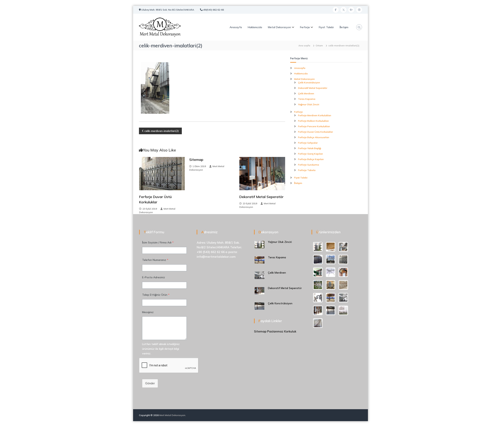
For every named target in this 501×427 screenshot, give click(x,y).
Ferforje (305, 27)
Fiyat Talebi (326, 27)
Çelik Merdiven (306, 93)
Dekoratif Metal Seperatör (261, 197)
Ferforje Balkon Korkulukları (313, 120)
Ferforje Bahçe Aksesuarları (313, 137)
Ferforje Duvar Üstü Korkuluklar (315, 131)
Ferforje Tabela (306, 170)
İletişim (344, 27)
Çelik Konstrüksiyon (309, 82)
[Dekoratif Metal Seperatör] (262, 173)
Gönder (150, 383)
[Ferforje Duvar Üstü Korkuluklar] (162, 173)
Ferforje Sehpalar (308, 142)
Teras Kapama (306, 98)
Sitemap (196, 159)
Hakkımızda (255, 27)
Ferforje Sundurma (308, 164)
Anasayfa (236, 27)
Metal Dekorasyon (279, 27)
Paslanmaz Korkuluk (281, 331)
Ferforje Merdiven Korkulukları (314, 115)
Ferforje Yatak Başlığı (309, 148)
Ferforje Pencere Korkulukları (314, 126)
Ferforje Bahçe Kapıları (311, 159)
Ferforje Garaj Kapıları (310, 153)
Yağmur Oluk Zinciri (308, 104)
